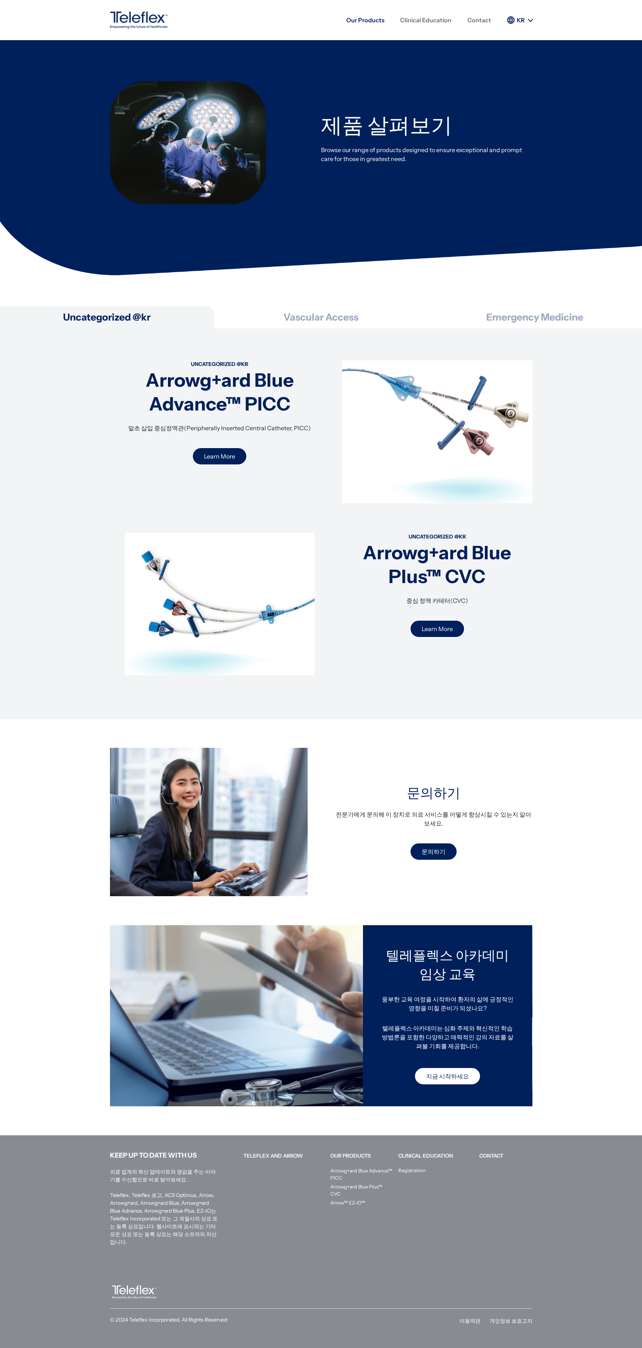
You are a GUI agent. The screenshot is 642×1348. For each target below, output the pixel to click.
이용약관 (470, 1321)
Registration (412, 1170)
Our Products (365, 20)
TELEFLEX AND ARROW (273, 1155)
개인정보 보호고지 (511, 1321)
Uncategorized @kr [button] (106, 317)
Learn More (219, 456)
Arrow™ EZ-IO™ (347, 1203)
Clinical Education (425, 20)
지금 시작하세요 (447, 1076)
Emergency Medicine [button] (534, 317)
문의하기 (433, 851)
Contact (479, 20)
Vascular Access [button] (321, 317)
